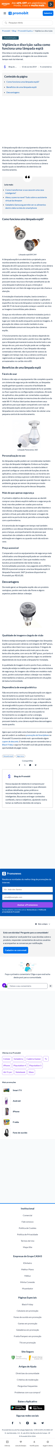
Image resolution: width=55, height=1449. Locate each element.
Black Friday (7, 744)
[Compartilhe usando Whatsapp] (30, 765)
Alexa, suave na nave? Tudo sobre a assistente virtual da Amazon (26, 199)
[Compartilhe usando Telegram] (35, 765)
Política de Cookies (27, 1228)
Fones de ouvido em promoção (28, 1317)
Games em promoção (27, 1323)
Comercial (27, 1215)
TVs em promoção (27, 1342)
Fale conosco (28, 1221)
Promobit (6, 31)
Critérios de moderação (27, 1379)
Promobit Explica (25, 31)
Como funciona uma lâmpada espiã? (23, 81)
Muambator (27, 1288)
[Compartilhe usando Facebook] (19, 765)
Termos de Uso (27, 1240)
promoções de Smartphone (37, 735)
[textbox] (27, 986)
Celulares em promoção (27, 1310)
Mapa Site (27, 1247)
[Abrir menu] (5, 13)
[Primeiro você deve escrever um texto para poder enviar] (51, 986)
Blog (14, 31)
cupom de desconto (10, 741)
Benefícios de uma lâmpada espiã (21, 87)
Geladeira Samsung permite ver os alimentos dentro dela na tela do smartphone (25, 206)
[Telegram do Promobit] (42, 1423)
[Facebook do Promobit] (12, 1423)
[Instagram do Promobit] (27, 1423)
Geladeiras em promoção (27, 1330)
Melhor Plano (27, 1269)
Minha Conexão (27, 1282)
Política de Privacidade (27, 1234)
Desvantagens (12, 92)
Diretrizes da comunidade (27, 1373)
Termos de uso (32, 910)
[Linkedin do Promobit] (35, 1423)
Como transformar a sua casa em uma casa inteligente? (24, 191)
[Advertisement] (27, 1020)
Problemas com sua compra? (27, 1392)
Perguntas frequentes (28, 1386)
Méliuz (27, 1275)
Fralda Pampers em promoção (27, 1336)
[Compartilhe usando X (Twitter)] (25, 765)
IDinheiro (27, 1263)
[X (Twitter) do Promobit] (20, 1423)
